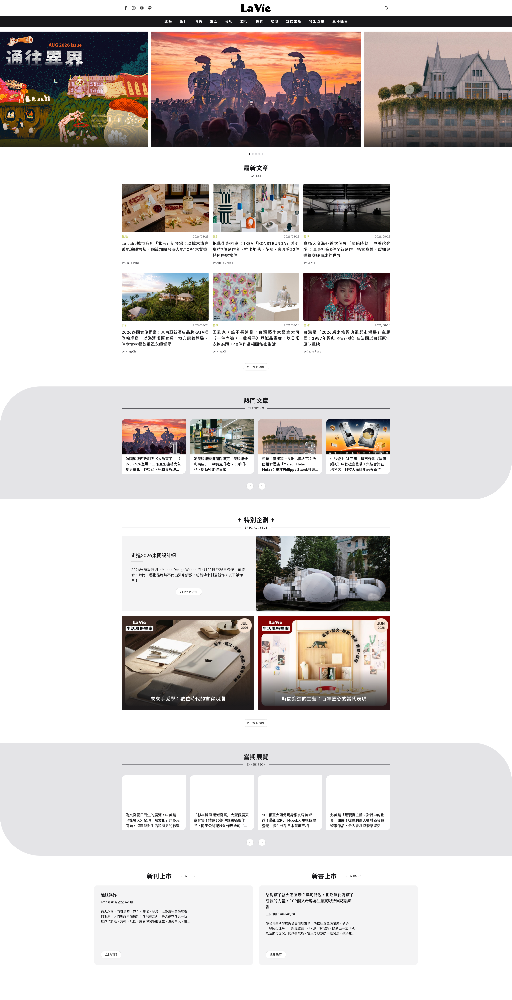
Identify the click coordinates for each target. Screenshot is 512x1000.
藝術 (229, 21)
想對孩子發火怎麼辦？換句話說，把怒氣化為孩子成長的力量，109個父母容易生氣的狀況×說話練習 (310, 900)
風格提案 (340, 21)
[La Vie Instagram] (134, 8)
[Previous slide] (103, 89)
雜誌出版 (294, 21)
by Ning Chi (129, 351)
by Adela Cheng (223, 262)
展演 (275, 21)
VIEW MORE (256, 367)
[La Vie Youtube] (142, 8)
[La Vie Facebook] (126, 8)
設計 (184, 21)
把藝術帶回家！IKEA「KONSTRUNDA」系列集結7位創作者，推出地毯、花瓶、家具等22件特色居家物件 (256, 249)
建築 (168, 21)
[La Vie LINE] (150, 8)
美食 (260, 21)
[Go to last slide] (250, 486)
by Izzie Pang (130, 262)
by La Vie (309, 262)
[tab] (249, 154)
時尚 (199, 21)
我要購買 (276, 954)
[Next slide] (409, 89)
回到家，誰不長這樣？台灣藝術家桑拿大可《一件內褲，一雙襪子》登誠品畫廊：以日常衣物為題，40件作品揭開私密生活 (256, 338)
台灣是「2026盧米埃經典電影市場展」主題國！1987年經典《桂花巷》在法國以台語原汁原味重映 (346, 338)
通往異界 (109, 894)
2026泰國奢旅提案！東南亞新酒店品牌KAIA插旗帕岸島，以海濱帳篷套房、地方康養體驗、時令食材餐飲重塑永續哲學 (165, 338)
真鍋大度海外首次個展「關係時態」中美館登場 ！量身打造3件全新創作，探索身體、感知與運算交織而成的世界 (346, 249)
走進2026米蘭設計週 (153, 555)
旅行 (244, 21)
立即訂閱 (111, 954)
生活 (214, 21)
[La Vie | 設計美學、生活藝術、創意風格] (256, 8)
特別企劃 (317, 21)
